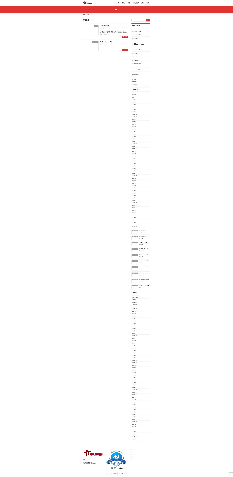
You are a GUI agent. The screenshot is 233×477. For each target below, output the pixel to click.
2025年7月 (134, 126)
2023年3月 (134, 195)
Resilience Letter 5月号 (136, 60)
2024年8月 (134, 153)
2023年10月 (134, 178)
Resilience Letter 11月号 (144, 285)
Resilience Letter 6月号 (136, 38)
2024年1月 (134, 170)
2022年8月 (134, 210)
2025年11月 (134, 116)
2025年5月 (134, 131)
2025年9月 (134, 121)
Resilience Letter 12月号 (144, 279)
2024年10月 (134, 148)
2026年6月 (134, 99)
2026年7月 (134, 97)
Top (130, 452)
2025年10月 (134, 119)
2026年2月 (134, 109)
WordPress (110, 474)
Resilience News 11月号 (106, 41)
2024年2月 (134, 168)
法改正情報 (134, 84)
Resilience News (135, 74)
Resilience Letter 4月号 (136, 63)
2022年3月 (134, 217)
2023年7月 (134, 185)
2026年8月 (134, 94)
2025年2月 (134, 138)
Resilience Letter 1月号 (143, 273)
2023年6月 (134, 188)
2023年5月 (134, 190)
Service (131, 454)
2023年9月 (134, 180)
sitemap (85, 445)
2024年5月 (134, 161)
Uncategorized (135, 76)
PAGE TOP (227, 461)
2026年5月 (134, 102)
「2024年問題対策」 (105, 26)
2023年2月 (134, 197)
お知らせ (134, 79)
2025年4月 (134, 133)
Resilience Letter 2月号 (143, 266)
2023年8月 (134, 183)
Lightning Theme (116, 474)
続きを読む (125, 36)
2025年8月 (134, 124)
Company (131, 456)
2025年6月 (134, 129)
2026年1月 (134, 111)
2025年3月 (134, 136)
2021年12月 (134, 219)
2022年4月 (134, 215)
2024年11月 (134, 146)
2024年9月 (134, 151)
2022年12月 (134, 202)
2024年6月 (134, 158)
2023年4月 (134, 192)
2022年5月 (134, 212)
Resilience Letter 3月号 (143, 260)
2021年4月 (134, 222)
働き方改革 (134, 81)
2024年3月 (134, 165)
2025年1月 (134, 141)
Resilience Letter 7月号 (136, 34)
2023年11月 (134, 175)
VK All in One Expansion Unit (124, 474)
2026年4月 (134, 104)
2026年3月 (134, 106)
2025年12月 (134, 114)
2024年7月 (134, 156)
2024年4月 (134, 163)
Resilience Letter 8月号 (136, 31)
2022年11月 (134, 205)
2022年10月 (134, 207)
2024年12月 (134, 143)
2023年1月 (134, 200)
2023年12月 (134, 173)
